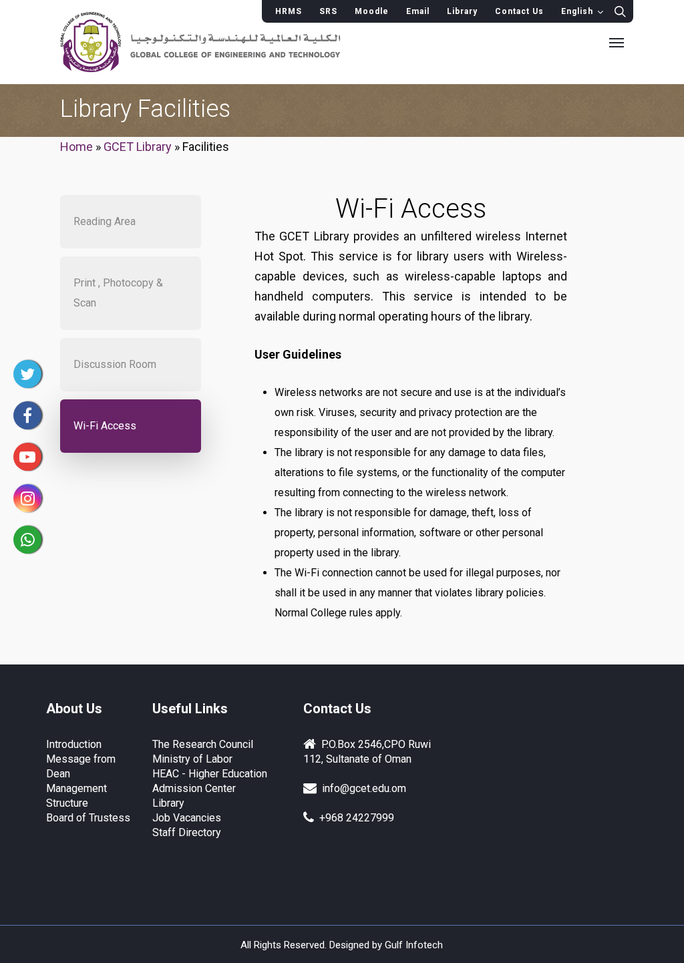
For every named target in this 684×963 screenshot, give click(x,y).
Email (418, 11)
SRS (328, 11)
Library (462, 11)
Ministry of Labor (192, 759)
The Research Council (202, 744)
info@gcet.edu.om (361, 788)
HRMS (288, 11)
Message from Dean (81, 766)
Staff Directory (186, 832)
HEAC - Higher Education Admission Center (209, 781)
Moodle (372, 11)
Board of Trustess (88, 817)
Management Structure (76, 795)
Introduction (74, 744)
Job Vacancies (186, 817)
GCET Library (138, 147)
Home (76, 147)
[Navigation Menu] (616, 42)
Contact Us (519, 11)
